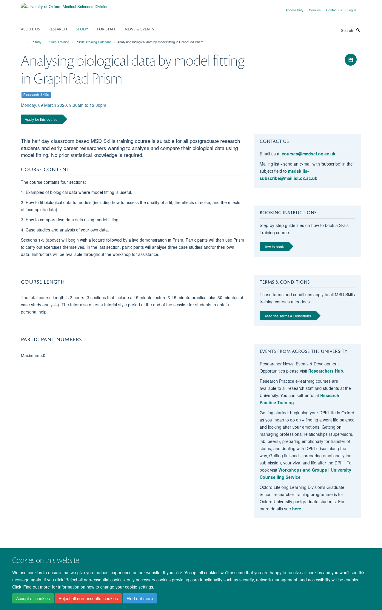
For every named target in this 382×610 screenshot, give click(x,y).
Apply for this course (41, 119)
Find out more (140, 598)
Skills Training (59, 42)
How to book (274, 246)
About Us (30, 28)
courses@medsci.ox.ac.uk (308, 154)
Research (57, 28)
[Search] (358, 30)
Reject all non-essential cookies (88, 598)
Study (82, 28)
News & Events (139, 28)
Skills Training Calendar (94, 42)
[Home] (26, 42)
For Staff (106, 28)
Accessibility (295, 9)
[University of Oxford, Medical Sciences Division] (64, 4)
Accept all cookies (33, 598)
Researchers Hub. (326, 371)
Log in (351, 9)
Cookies (315, 9)
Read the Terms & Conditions (287, 315)
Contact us (334, 9)
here (296, 509)
